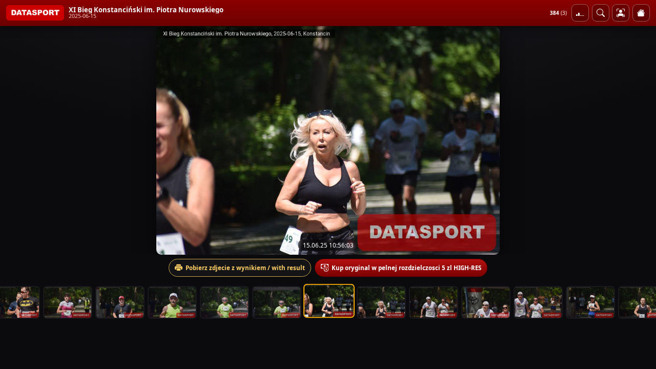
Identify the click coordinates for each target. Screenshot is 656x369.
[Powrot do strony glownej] (641, 13)
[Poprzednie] (17, 140)
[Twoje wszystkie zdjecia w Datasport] (620, 13)
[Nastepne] (639, 140)
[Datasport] (35, 12)
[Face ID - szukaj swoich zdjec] (600, 13)
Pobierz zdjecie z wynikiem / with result (245, 268)
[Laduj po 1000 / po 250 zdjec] (580, 13)
